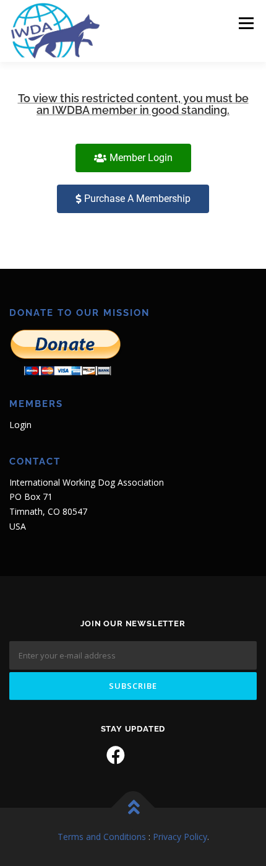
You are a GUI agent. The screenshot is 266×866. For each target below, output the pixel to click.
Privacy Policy (180, 836)
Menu (245, 23)
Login (20, 425)
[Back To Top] (133, 808)
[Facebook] (115, 755)
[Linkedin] (150, 755)
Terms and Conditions (102, 836)
